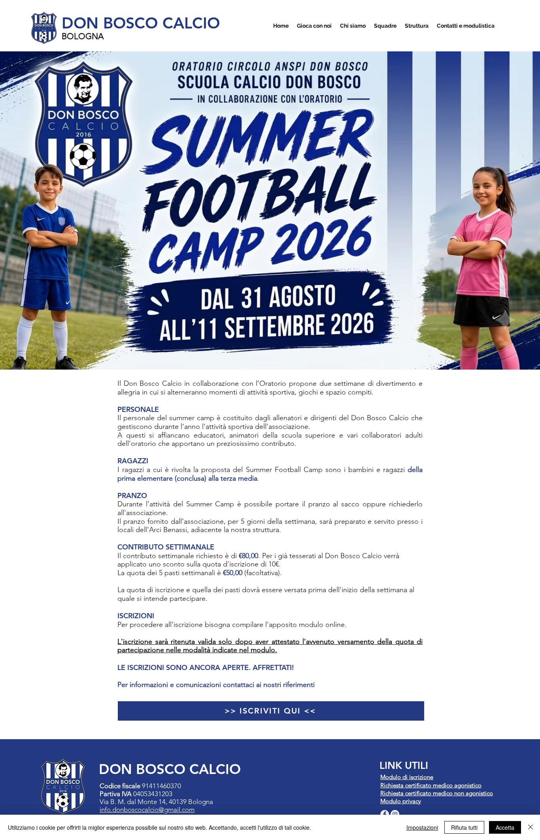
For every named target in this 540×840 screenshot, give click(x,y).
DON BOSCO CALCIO (141, 22)
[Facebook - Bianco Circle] (384, 814)
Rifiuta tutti (464, 827)
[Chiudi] (530, 827)
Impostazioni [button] (422, 827)
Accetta (505, 827)
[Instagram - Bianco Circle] (395, 814)
